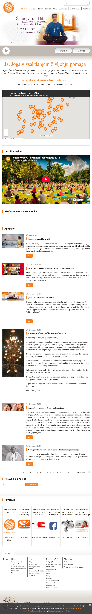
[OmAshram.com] (68, 533)
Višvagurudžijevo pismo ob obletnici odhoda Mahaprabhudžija (53, 449)
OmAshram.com (67, 537)
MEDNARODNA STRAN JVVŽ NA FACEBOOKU (53, 512)
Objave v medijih (68, 564)
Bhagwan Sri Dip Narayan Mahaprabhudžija (43, 459)
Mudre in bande (50, 583)
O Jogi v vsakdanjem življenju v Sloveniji (17, 563)
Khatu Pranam (50, 567)
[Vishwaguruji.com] (82, 533)
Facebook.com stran (53, 537)
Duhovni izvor (33, 564)
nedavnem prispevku (36, 412)
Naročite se (31, 484)
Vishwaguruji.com (82, 537)
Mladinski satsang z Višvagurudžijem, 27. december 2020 (51, 268)
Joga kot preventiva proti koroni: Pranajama (46, 407)
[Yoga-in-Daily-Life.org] (10, 533)
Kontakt (86, 8)
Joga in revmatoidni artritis (39, 238)
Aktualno (63, 8)
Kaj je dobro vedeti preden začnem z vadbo (42, 80)
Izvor (40, 8)
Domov (24, 8)
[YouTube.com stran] (39, 533)
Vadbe (63, 50)
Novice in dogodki (69, 562)
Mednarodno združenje (17, 566)
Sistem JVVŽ (51, 8)
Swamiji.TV (24, 537)
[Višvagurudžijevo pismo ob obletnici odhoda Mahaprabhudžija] (13, 453)
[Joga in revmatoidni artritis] (13, 241)
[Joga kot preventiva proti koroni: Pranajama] (13, 407)
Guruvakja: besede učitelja (36, 571)
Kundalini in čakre (51, 588)
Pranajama (49, 576)
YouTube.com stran (39, 537)
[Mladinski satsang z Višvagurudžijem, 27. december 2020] (13, 269)
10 (61, 472)
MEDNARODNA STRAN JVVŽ (10, 512)
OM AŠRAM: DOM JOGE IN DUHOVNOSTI (67, 512)
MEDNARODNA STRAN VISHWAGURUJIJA (82, 512)
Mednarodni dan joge (17, 573)
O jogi (30, 562)
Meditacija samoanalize (52, 580)
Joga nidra (49, 578)
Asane (48, 573)
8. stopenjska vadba (51, 562)
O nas (33, 8)
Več (29, 255)
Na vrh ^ (8, 553)
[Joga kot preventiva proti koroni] (13, 296)
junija (41, 277)
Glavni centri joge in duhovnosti (34, 574)
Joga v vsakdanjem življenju (8, 8)
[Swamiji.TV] (24, 533)
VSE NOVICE (82, 472)
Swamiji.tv (7, 51)
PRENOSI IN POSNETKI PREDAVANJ (24, 512)
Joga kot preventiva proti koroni (41, 297)
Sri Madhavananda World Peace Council (18, 569)
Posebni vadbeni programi (53, 564)
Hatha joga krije (50, 585)
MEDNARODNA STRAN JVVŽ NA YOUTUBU (38, 512)
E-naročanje (75, 8)
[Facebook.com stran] (53, 533)
